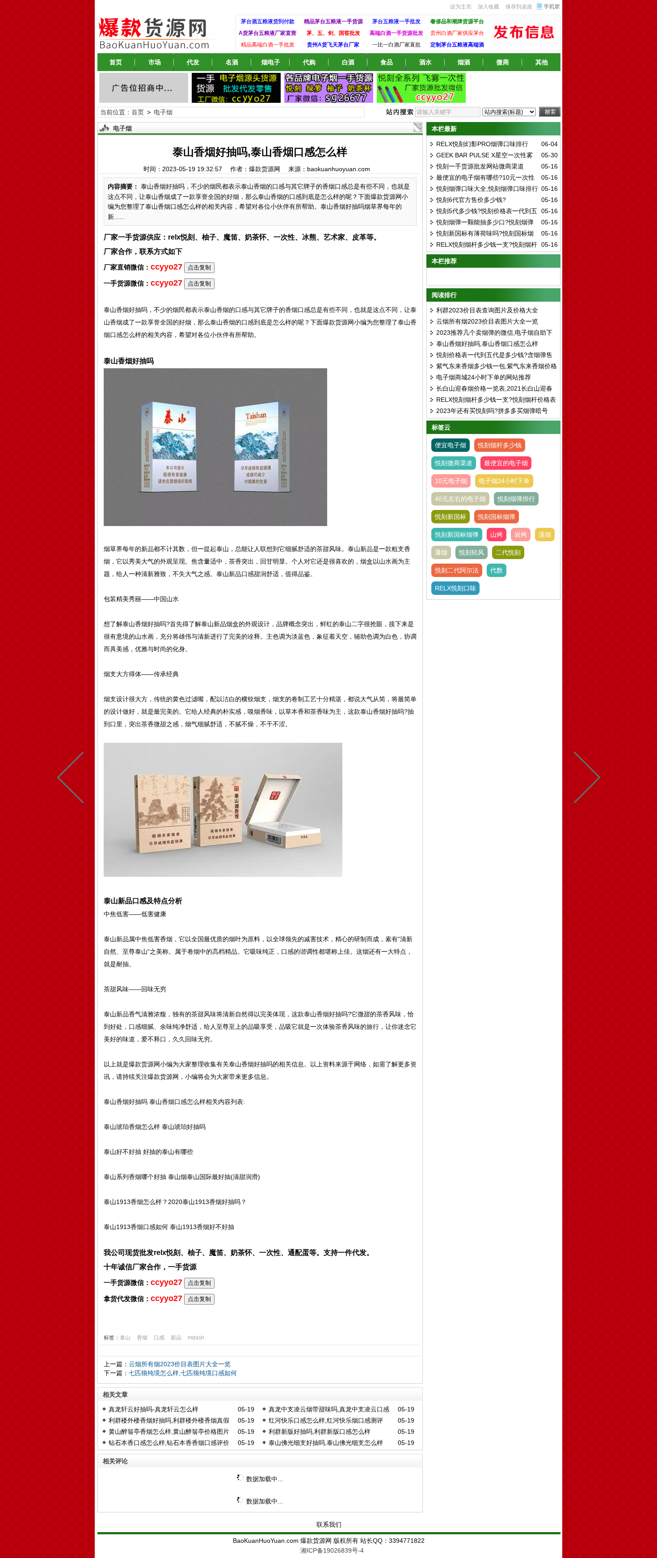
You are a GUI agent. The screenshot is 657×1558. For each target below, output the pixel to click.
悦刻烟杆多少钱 (500, 445)
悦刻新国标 (450, 516)
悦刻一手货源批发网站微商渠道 (480, 166)
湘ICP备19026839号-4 (332, 1550)
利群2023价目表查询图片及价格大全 (487, 310)
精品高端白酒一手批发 (268, 45)
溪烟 (545, 534)
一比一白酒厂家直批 (396, 45)
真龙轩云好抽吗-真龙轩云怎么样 (153, 1409)
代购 (309, 62)
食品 (386, 62)
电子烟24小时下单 (504, 480)
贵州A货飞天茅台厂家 (333, 45)
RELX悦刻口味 (455, 588)
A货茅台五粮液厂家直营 (267, 33)
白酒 (348, 62)
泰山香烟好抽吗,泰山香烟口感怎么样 (487, 343)
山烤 (496, 534)
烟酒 (464, 62)
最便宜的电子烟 (506, 463)
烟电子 (270, 62)
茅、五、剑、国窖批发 (333, 33)
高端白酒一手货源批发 (396, 33)
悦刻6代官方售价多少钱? (471, 199)
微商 (503, 62)
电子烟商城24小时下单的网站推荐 (483, 377)
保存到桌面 (518, 7)
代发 (193, 62)
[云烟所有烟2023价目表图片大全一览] (72, 779)
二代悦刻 (508, 552)
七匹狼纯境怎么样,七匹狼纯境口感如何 (183, 1373)
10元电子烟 (451, 480)
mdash (196, 1338)
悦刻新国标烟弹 (457, 534)
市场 (154, 62)
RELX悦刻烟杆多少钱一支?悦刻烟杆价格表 (496, 399)
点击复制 (199, 267)
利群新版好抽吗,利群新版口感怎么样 (320, 1431)
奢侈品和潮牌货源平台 (457, 21)
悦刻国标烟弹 (496, 516)
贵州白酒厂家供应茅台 (457, 33)
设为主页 (461, 7)
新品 (176, 1338)
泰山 (125, 1338)
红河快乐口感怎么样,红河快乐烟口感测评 (326, 1420)
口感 (159, 1338)
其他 (541, 62)
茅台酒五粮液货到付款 (268, 21)
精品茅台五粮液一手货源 (333, 21)
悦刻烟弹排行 (516, 498)
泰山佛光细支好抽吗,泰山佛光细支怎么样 (326, 1442)
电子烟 (163, 112)
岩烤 (520, 534)
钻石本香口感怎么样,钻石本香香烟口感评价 (169, 1442)
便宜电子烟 (450, 445)
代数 (496, 570)
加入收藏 (488, 7)
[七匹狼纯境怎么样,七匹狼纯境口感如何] (585, 779)
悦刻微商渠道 (453, 463)
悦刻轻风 (471, 552)
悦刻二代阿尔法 (457, 570)
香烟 (142, 1338)
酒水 (425, 62)
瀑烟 (441, 552)
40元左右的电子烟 (460, 498)
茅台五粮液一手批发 (396, 21)
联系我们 (328, 1524)
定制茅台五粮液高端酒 (457, 45)
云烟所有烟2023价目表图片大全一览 (180, 1364)
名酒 (232, 62)
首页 (116, 62)
